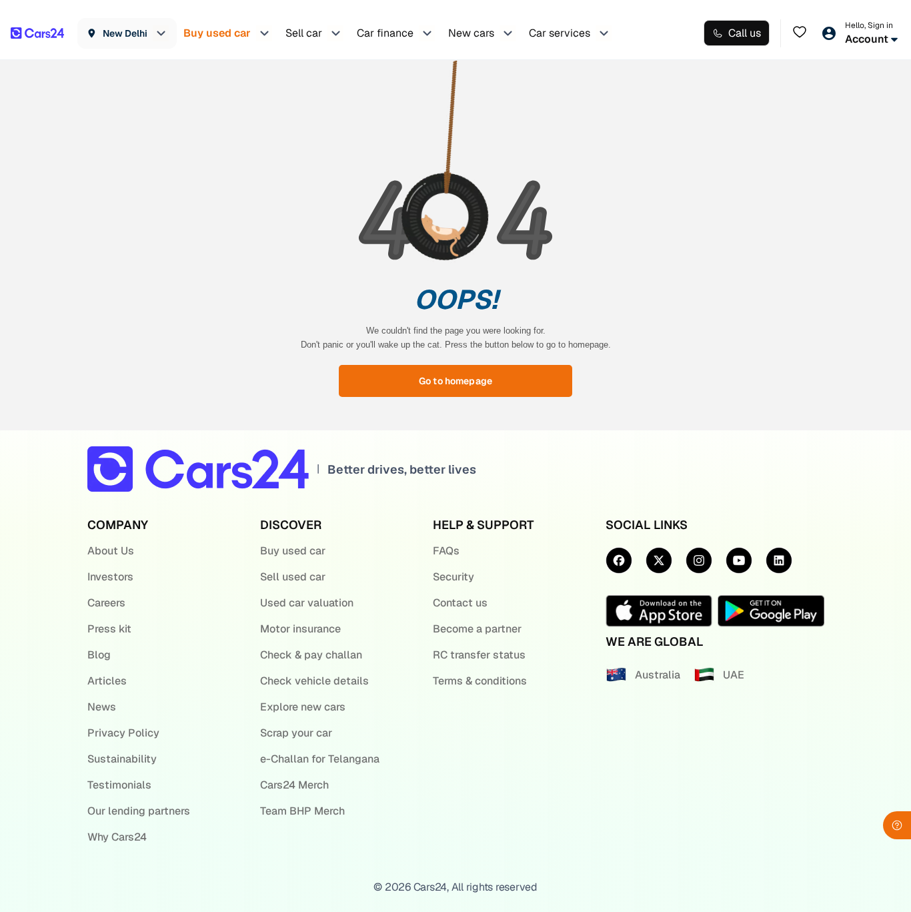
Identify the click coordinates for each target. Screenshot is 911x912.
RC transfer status (479, 655)
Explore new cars (302, 707)
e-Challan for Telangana (319, 759)
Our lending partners (138, 811)
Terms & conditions (480, 681)
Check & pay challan (311, 655)
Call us (744, 33)
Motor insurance (300, 629)
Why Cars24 (117, 837)
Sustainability (122, 759)
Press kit (109, 629)
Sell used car (292, 577)
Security (453, 577)
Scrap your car (296, 733)
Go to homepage (455, 381)
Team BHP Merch (302, 811)
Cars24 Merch (294, 785)
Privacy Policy (123, 733)
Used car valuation (306, 603)
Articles (107, 681)
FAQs (446, 551)
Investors (110, 577)
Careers (106, 603)
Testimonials (119, 785)
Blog (99, 655)
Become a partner (477, 629)
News (101, 707)
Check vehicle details (314, 681)
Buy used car (292, 551)
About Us (110, 551)
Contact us (460, 603)
